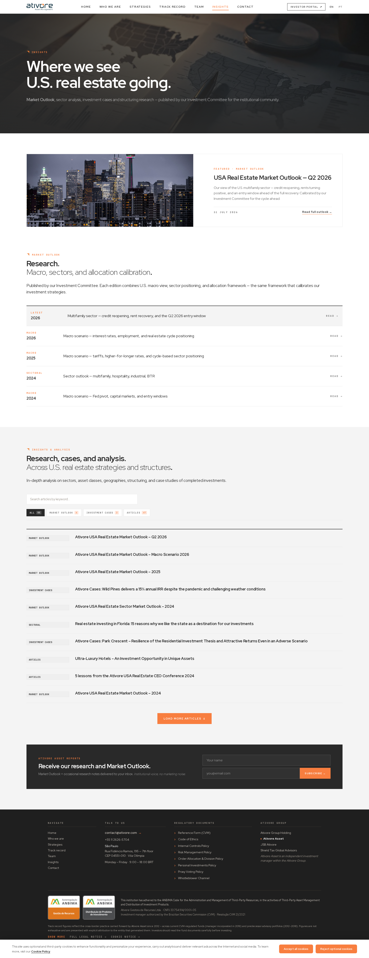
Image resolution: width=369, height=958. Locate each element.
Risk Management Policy (194, 852)
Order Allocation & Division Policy (200, 859)
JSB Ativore (269, 844)
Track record (172, 7)
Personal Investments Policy (197, 865)
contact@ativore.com (123, 833)
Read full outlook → (317, 212)
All (35, 512)
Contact (245, 7)
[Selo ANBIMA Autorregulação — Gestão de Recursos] (64, 908)
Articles (136, 512)
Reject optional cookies (336, 949)
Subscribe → (315, 773)
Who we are (110, 7)
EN (332, 7)
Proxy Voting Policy (190, 872)
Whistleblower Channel (193, 878)
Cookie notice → (125, 936)
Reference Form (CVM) (194, 833)
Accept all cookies (296, 949)
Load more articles (184, 718)
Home (86, 7)
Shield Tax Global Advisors (279, 850)
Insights (220, 7)
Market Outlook (63, 512)
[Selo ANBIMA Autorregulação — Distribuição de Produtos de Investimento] (99, 908)
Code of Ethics (188, 839)
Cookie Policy (40, 951)
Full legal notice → (88, 936)
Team (199, 7)
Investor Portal (306, 6)
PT (341, 7)
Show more (56, 936)
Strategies (140, 7)
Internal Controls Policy (193, 846)
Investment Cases (101, 512)
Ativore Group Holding (276, 833)
